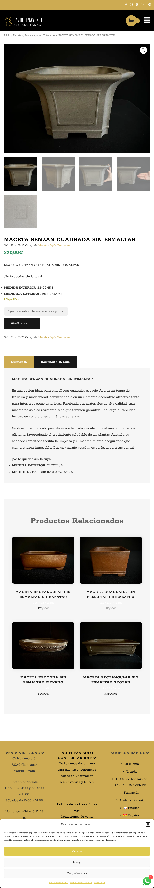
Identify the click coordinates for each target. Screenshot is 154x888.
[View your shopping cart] (131, 20)
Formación (131, 793)
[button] (148, 824)
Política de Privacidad (81, 882)
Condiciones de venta (77, 817)
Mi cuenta (131, 764)
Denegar (77, 862)
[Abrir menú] (145, 20)
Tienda (131, 772)
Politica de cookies (71, 804)
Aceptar (77, 851)
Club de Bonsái (131, 800)
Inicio (7, 35)
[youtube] (137, 4)
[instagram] (131, 4)
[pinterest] (149, 4)
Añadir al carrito (22, 323)
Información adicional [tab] (55, 362)
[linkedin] (143, 4)
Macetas (18, 35)
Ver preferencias (77, 873)
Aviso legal (99, 882)
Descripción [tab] (19, 362)
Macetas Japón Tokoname (40, 35)
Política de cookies (58, 882)
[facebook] (126, 4)
